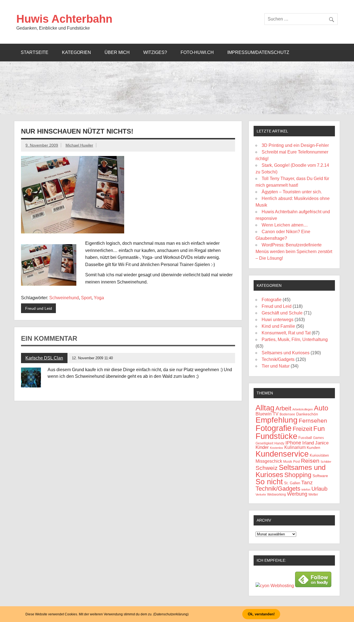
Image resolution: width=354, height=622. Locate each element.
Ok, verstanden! (261, 614)
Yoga (99, 297)
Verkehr (261, 494)
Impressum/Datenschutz (258, 52)
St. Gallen (292, 483)
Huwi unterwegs (277, 319)
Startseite (34, 52)
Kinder (262, 447)
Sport (86, 297)
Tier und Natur (276, 366)
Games (318, 437)
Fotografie (272, 299)
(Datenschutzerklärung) (171, 614)
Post (296, 462)
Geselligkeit (264, 443)
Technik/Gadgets (278, 359)
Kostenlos (276, 447)
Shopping (297, 474)
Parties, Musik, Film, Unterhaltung (295, 339)
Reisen (310, 460)
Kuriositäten (319, 455)
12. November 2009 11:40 (92, 358)
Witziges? (155, 52)
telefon (305, 489)
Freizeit (302, 428)
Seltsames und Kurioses (285, 352)
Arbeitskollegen (302, 409)
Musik (287, 461)
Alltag (265, 408)
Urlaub (319, 489)
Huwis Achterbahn (64, 19)
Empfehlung (277, 420)
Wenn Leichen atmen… (285, 225)
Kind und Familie (278, 326)
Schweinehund (64, 297)
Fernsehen (313, 420)
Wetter (313, 494)
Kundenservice (282, 453)
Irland (308, 443)
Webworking (276, 494)
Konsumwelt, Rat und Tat (286, 332)
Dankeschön (307, 414)
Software (320, 475)
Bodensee (287, 414)
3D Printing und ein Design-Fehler (295, 145)
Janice (322, 443)
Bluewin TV (267, 414)
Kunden (313, 447)
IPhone (293, 443)
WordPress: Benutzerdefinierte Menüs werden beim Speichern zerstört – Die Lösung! (294, 252)
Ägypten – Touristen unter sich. (292, 191)
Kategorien (76, 52)
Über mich (117, 52)
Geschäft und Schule (282, 313)
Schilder (326, 461)
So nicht (269, 482)
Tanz (307, 482)
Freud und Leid (38, 308)
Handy (279, 443)
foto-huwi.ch (197, 52)
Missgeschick (269, 461)
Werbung (297, 494)
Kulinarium (295, 447)
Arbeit (283, 408)
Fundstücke (276, 436)
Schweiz (267, 468)
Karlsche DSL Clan (44, 358)
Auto (321, 408)
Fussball (305, 438)
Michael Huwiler (79, 145)
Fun (319, 428)
